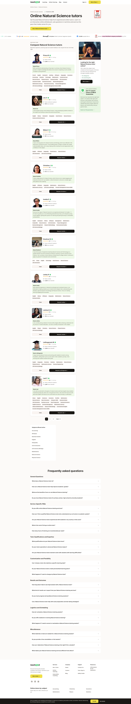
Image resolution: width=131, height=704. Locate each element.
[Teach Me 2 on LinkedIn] (35, 681)
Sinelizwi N (47, 239)
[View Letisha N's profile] (37, 313)
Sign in (84, 2)
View (40, 89)
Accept (94, 701)
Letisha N (46, 310)
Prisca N (46, 55)
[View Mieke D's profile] (37, 133)
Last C (45, 378)
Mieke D (46, 130)
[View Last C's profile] (37, 381)
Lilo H (45, 98)
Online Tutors (33, 7)
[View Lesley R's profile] (37, 278)
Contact (65, 2)
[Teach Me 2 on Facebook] (31, 681)
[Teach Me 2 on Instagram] (38, 681)
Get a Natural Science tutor (39, 28)
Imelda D (46, 199)
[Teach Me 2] (35, 2)
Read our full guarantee (87, 110)
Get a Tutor (94, 2)
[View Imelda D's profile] (37, 202)
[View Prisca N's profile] (37, 58)
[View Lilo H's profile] (37, 101)
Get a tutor (86, 81)
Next (57, 419)
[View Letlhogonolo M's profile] (37, 345)
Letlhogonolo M (48, 342)
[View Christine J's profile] (37, 168)
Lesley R (46, 274)
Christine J (47, 165)
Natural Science (43, 7)
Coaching (44, 2)
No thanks (102, 701)
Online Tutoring (53, 2)
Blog (60, 2)
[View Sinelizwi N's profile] (37, 242)
